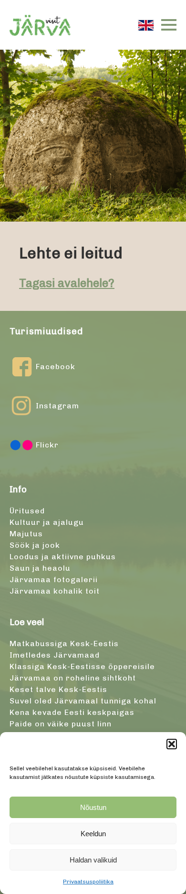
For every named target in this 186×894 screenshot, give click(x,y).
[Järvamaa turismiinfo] (40, 25)
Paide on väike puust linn (61, 723)
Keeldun (93, 834)
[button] (171, 744)
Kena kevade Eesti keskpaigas (72, 712)
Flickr (47, 444)
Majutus (26, 533)
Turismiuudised (46, 331)
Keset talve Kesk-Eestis (58, 689)
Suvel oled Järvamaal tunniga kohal (83, 700)
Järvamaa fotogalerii (54, 579)
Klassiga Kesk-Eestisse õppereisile (82, 666)
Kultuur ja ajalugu (47, 522)
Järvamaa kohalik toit (55, 591)
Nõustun (93, 807)
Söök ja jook (35, 545)
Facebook (55, 366)
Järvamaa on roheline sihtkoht (73, 677)
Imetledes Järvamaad (55, 655)
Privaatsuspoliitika (88, 881)
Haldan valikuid (93, 860)
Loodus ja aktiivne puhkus (63, 556)
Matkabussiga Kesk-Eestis (64, 643)
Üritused (27, 510)
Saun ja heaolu (40, 568)
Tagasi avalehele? (66, 283)
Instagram (57, 405)
